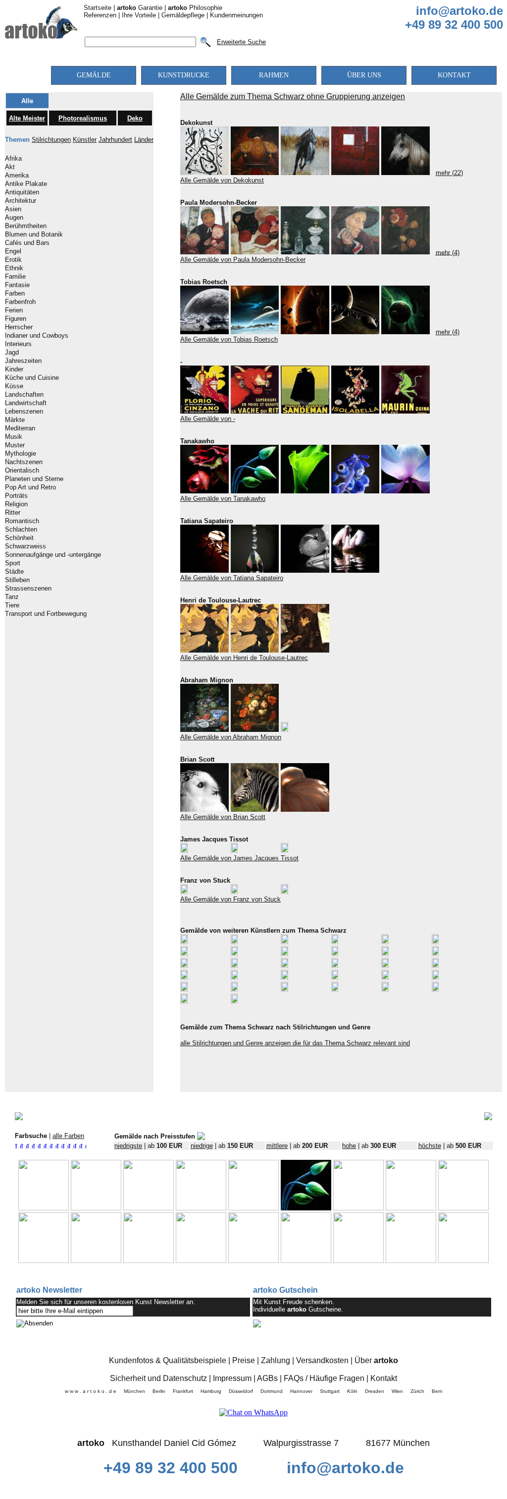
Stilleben (17, 580)
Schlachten (21, 529)
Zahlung (275, 1360)
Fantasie (17, 285)
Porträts (16, 495)
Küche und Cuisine (32, 377)
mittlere (277, 1145)
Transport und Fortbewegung (46, 613)
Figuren (15, 318)
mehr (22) (449, 173)
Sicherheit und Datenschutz (158, 1378)
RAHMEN (274, 75)
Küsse (14, 386)
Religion (16, 504)
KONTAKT (454, 75)
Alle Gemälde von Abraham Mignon (230, 737)
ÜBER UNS (364, 75)
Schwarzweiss (25, 546)
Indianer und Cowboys (36, 335)
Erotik (13, 259)
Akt (10, 167)
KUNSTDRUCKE (183, 75)
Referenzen (100, 15)
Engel (13, 251)
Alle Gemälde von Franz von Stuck (230, 899)
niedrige (202, 1145)
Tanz (12, 597)
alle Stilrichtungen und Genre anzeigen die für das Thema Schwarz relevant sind (295, 1043)
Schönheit (19, 538)
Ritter (12, 512)
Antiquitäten (22, 192)
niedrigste (128, 1145)
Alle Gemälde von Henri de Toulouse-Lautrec (244, 657)
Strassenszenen (28, 588)
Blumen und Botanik (34, 234)
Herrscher (19, 327)
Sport (12, 563)
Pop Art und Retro (30, 487)
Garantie (139, 7)
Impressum (232, 1378)
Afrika (13, 158)
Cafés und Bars (27, 242)
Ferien (14, 310)
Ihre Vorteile (139, 15)
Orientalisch (22, 470)
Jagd (12, 352)
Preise (243, 1360)
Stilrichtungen (51, 139)
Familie (15, 276)
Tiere (12, 605)
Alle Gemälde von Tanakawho (222, 498)
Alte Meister (27, 118)
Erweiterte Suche (241, 42)
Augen (14, 217)
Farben (15, 293)
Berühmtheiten (26, 226)
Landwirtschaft (26, 403)
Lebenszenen (24, 411)
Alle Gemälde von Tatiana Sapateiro (231, 578)
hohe (349, 1145)
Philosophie (195, 7)
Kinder (14, 369)
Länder (143, 139)
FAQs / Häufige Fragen (324, 1378)
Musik (13, 436)
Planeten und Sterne (34, 479)
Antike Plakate (26, 183)
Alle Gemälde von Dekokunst (222, 180)
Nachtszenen (24, 462)
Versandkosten (322, 1360)
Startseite (97, 7)
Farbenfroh (20, 301)
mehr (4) (447, 252)
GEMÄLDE (94, 75)
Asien (13, 209)
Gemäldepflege (182, 15)
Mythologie (20, 453)
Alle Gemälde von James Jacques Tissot (239, 858)
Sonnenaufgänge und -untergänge (53, 554)
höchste (429, 1145)
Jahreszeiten (23, 360)
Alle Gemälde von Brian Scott (222, 817)
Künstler (85, 139)
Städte (14, 571)
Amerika (17, 175)
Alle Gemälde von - (207, 418)
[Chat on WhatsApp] (253, 1412)
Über (376, 1360)
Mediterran (20, 428)
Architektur (20, 200)
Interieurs (18, 344)
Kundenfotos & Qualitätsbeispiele (167, 1360)
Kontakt (383, 1378)
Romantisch (22, 521)
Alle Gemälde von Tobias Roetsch (229, 339)
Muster (15, 445)
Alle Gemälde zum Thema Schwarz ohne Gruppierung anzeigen (292, 96)
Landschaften (24, 394)
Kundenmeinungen (236, 15)
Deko (135, 118)
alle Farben (68, 1135)
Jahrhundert (115, 139)
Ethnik (14, 268)
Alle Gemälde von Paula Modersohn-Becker (242, 259)
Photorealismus (82, 118)
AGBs (267, 1378)
